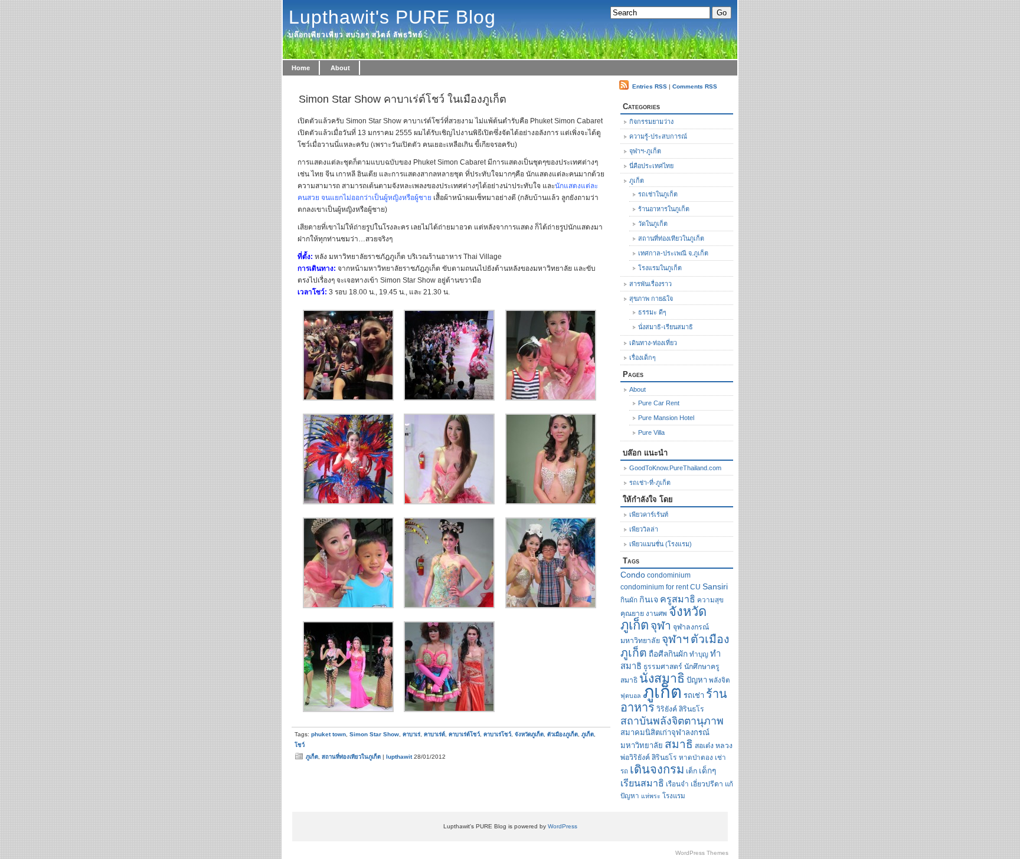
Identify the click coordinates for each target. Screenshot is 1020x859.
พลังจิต (719, 680)
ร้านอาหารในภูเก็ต (663, 208)
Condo (632, 574)
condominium (669, 575)
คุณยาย (632, 613)
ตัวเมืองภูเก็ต (562, 734)
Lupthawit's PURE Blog (392, 17)
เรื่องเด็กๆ (642, 357)
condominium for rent (654, 587)
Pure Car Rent (658, 402)
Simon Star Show (374, 734)
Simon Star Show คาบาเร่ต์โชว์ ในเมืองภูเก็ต (402, 99)
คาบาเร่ (411, 734)
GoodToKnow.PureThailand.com (675, 467)
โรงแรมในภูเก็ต (660, 267)
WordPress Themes (701, 853)
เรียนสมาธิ (642, 783)
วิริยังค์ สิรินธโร (680, 709)
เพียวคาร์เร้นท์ (648, 514)
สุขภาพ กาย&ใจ (651, 298)
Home (301, 67)
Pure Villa (651, 432)
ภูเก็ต (587, 734)
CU (695, 587)
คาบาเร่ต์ (434, 734)
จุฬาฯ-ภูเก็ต (645, 151)
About (340, 67)
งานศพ (656, 613)
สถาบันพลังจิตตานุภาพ (672, 721)
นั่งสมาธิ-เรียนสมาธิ (665, 326)
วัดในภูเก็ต (653, 223)
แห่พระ (651, 795)
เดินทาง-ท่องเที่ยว (653, 342)
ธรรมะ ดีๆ (652, 312)
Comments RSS (694, 86)
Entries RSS (649, 86)
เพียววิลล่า (643, 529)
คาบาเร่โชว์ (497, 734)
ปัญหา (696, 680)
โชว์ (300, 745)
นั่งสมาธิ (662, 678)
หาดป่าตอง (696, 757)
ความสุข (710, 600)
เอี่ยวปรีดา (707, 784)
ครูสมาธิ (677, 599)
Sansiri (715, 586)
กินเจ (648, 599)
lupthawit (399, 756)
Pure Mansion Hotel (666, 417)
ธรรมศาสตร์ (662, 667)
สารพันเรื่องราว (650, 283)
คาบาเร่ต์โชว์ (464, 734)
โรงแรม (673, 795)
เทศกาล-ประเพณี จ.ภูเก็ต (673, 253)
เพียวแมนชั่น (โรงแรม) (660, 543)
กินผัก (629, 600)
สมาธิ (679, 744)
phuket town (328, 734)
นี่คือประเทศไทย (651, 165)
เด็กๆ (707, 770)
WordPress (562, 826)
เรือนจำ (677, 784)
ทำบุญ (698, 654)
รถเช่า (694, 695)
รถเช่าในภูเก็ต (658, 194)
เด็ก (691, 771)
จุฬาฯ (675, 639)
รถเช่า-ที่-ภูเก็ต (650, 482)
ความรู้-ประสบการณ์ (658, 136)
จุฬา (660, 625)
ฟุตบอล (630, 695)
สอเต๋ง (704, 746)
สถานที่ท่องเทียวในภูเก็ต (351, 756)
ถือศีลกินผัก (668, 654)
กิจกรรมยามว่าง (651, 121)
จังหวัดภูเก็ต (529, 734)
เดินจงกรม (657, 769)
